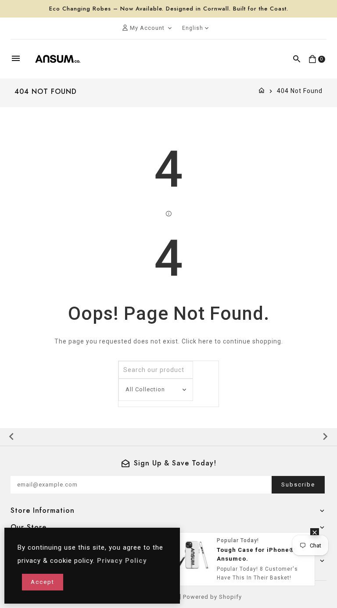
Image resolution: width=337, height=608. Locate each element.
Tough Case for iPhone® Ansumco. (255, 554)
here (205, 341)
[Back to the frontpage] (261, 90)
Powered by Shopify (212, 597)
